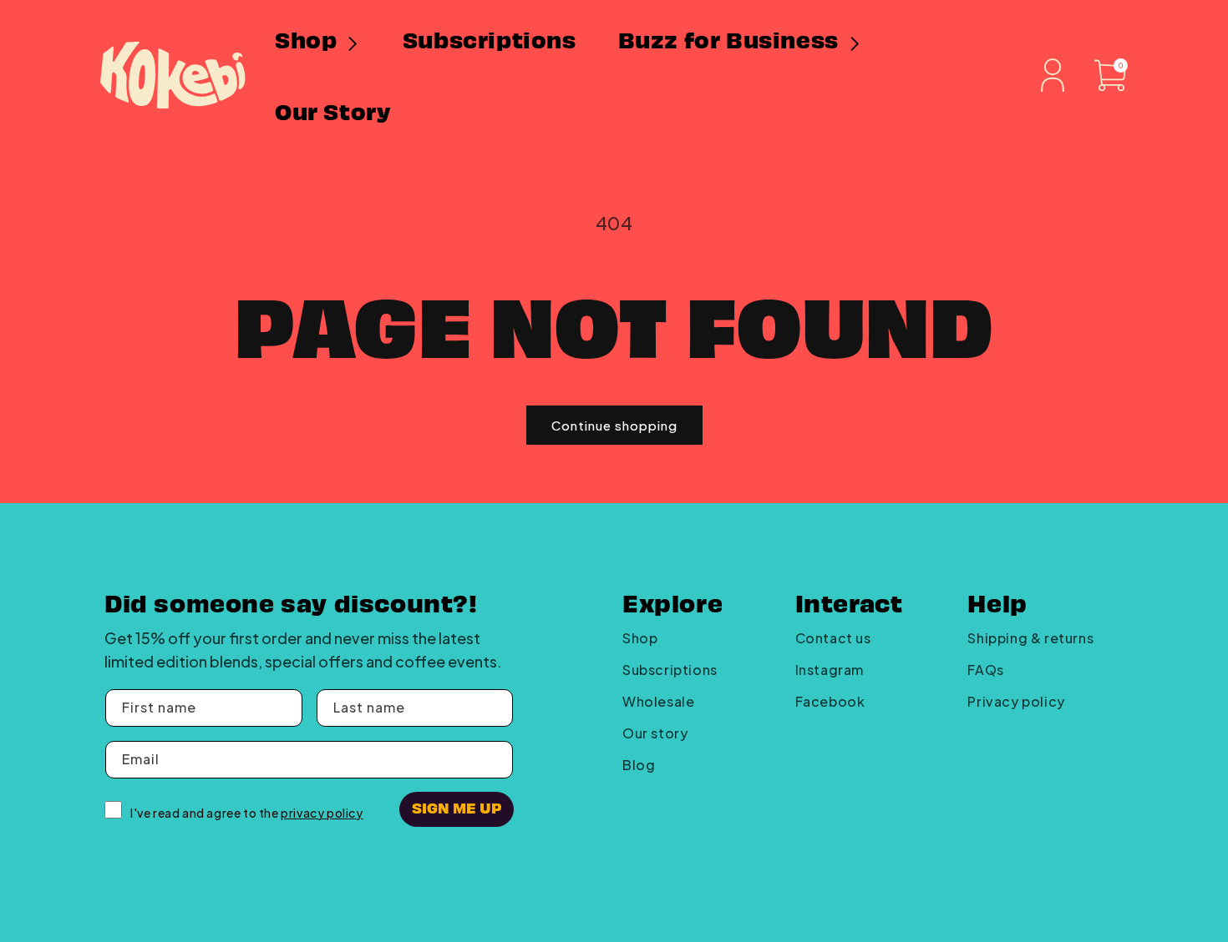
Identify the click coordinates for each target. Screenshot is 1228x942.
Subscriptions (670, 669)
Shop (639, 638)
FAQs (985, 669)
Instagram (829, 669)
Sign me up (456, 807)
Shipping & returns (1030, 638)
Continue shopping (614, 425)
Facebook (830, 701)
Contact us (833, 638)
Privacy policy (1015, 701)
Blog (638, 764)
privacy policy (322, 812)
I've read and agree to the (246, 813)
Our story (655, 733)
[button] (318, 41)
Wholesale (658, 701)
